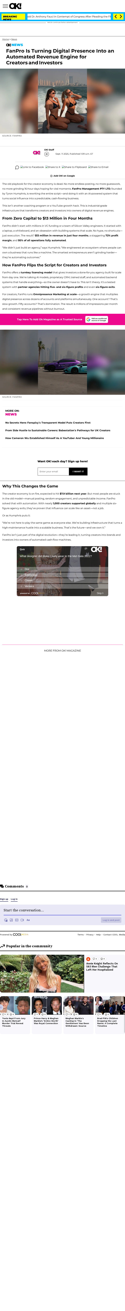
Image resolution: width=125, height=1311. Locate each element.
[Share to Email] (98, 167)
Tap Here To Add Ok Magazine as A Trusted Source (49, 319)
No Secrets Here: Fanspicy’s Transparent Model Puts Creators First (48, 422)
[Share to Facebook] (32, 167)
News (14, 39)
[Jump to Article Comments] (17, 167)
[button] (6, 6)
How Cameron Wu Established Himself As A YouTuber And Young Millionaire (54, 438)
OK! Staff (49, 149)
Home (5, 39)
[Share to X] (52, 167)
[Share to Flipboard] (74, 167)
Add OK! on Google (64, 175)
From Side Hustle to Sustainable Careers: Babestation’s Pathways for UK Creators (57, 430)
